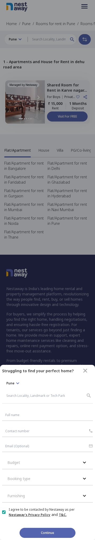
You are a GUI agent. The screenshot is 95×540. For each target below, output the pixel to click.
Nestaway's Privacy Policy (29, 515)
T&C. (62, 515)
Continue (47, 532)
